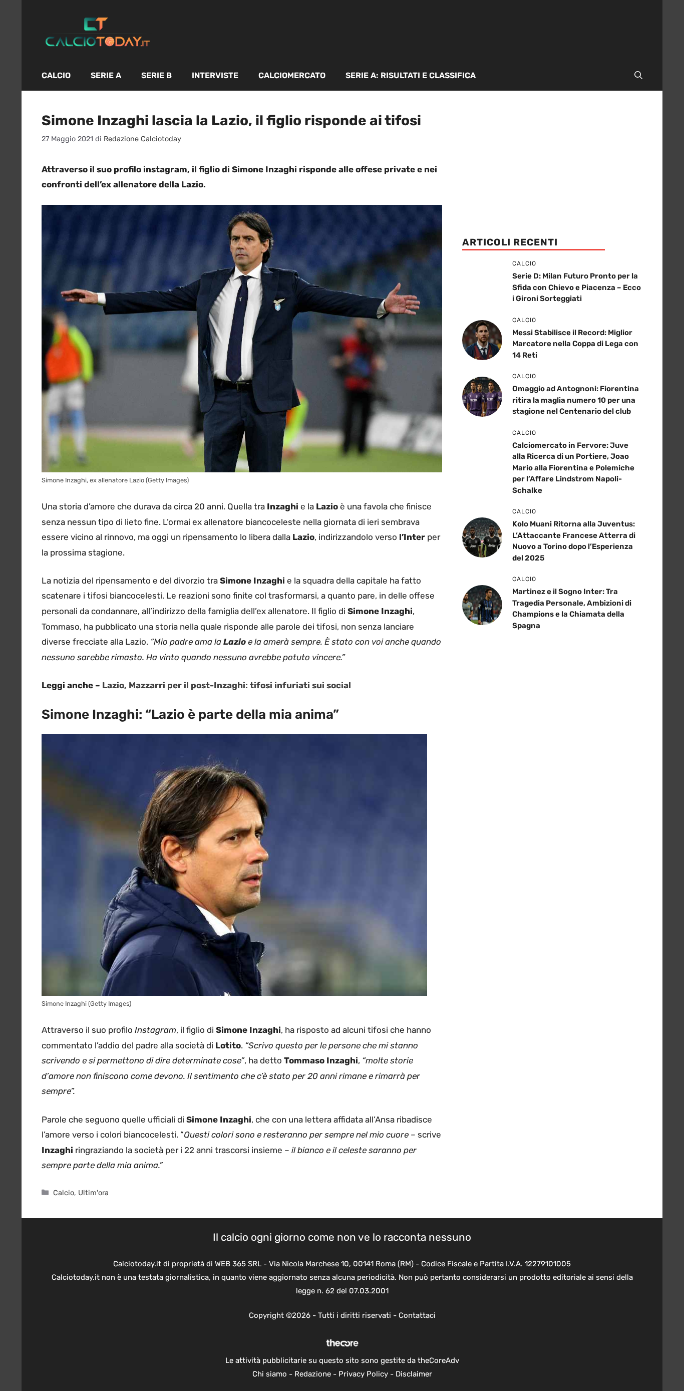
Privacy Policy (363, 1373)
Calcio (56, 75)
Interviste (215, 75)
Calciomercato (291, 75)
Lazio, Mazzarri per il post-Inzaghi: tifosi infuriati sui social (226, 685)
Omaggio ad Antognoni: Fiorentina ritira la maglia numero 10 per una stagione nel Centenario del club (575, 400)
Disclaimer (414, 1373)
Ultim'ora (93, 1192)
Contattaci (417, 1315)
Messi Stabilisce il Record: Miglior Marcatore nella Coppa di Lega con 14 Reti (575, 344)
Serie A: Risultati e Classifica (411, 75)
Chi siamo (269, 1373)
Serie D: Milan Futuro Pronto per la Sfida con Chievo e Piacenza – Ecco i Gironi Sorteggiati (576, 287)
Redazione (312, 1373)
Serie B (156, 75)
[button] (638, 76)
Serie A (106, 75)
